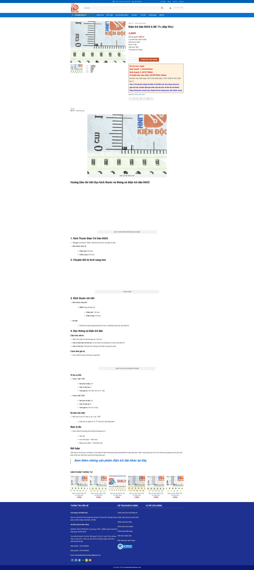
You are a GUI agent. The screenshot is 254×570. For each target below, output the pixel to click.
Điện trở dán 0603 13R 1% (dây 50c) (117, 494)
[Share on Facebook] (130, 99)
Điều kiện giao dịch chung (126, 540)
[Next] (122, 42)
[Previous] (74, 42)
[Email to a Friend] (137, 99)
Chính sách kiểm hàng (125, 531)
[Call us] (86, 560)
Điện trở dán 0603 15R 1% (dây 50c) (136, 494)
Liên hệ (175, 1)
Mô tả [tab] (72, 110)
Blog (169, 1)
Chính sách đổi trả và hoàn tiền (128, 517)
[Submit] (162, 8)
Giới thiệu (163, 1)
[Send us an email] (83, 560)
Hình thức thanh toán (125, 536)
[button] (170, 8)
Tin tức (143, 15)
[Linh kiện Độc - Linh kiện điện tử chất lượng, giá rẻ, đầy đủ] (75, 8)
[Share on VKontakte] (144, 99)
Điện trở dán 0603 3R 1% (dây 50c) (79, 494)
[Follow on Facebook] (72, 560)
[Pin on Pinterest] (141, 99)
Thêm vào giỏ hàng (149, 60)
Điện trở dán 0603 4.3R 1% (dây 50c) (175, 494)
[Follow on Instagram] (75, 560)
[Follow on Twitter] (79, 560)
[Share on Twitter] (134, 99)
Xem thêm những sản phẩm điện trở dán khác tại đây (110, 460)
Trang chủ (100, 15)
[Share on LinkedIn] (148, 99)
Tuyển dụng (152, 15)
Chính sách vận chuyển (125, 526)
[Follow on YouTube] (90, 560)
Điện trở (130, 23)
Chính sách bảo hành (125, 522)
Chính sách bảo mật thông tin (128, 513)
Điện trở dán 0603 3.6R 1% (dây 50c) (98, 494)
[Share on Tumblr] (151, 99)
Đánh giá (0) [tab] (80, 110)
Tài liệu (134, 15)
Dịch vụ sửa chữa (122, 15)
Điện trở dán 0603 (140, 23)
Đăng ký (181, 1)
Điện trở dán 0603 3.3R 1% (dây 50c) (155, 494)
